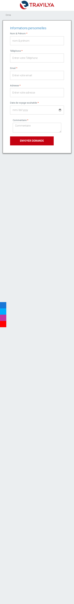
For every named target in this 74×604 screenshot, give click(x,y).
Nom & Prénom (18, 33)
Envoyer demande (32, 140)
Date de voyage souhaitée (24, 102)
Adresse (15, 85)
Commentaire (20, 120)
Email (13, 68)
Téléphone (16, 51)
